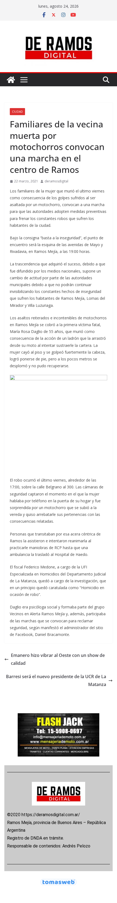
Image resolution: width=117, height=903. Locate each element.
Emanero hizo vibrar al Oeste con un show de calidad (58, 659)
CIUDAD (17, 112)
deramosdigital (56, 181)
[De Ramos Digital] (10, 79)
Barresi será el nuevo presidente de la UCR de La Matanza (56, 680)
